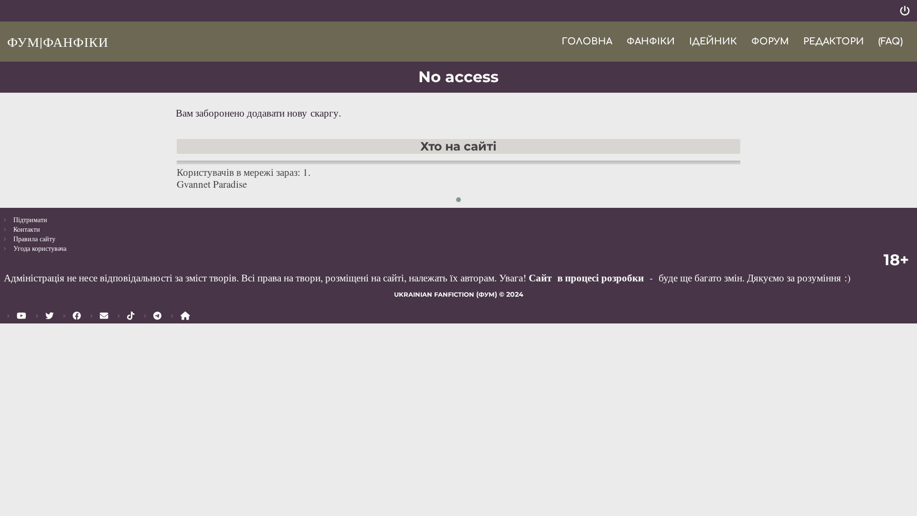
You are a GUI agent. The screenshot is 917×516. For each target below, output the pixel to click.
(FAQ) (890, 41)
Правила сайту (34, 238)
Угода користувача (39, 248)
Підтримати (30, 219)
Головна (587, 41)
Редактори (833, 41)
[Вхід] (905, 11)
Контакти (26, 229)
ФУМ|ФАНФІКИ (57, 41)
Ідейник (713, 41)
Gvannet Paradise (212, 184)
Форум (770, 41)
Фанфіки (651, 41)
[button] (458, 199)
